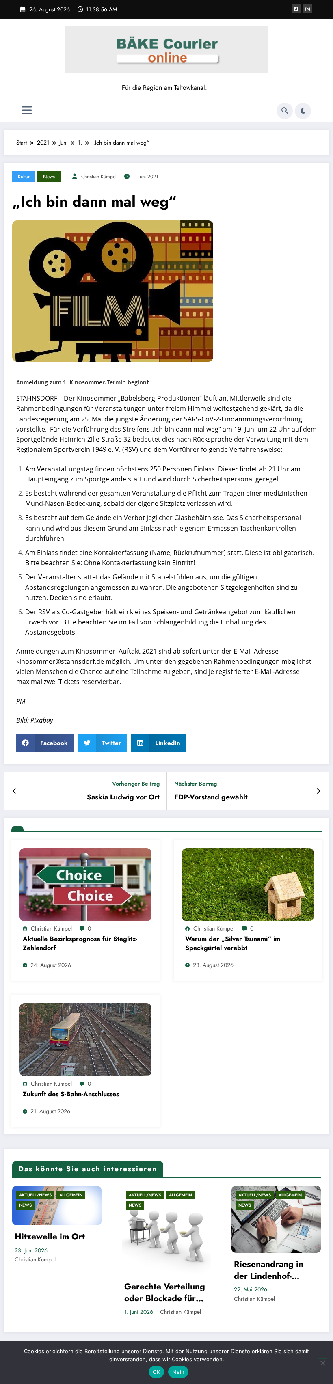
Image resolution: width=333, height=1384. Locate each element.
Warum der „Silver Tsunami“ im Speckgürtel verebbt (232, 943)
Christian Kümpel (99, 176)
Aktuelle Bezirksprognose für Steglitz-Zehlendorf (80, 943)
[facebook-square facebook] (296, 8)
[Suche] (285, 111)
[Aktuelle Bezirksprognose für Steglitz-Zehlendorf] (85, 884)
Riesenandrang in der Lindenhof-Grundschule (268, 1271)
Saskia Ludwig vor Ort (123, 797)
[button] (45, 743)
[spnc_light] (303, 111)
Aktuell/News (35, 1195)
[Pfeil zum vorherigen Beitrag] (14, 791)
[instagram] (307, 8)
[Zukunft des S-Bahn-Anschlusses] (85, 1039)
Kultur (24, 176)
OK (156, 1372)
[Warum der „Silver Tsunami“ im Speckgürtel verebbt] (248, 884)
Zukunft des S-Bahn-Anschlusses (71, 1094)
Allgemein (70, 1195)
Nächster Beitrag (195, 783)
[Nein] (322, 1362)
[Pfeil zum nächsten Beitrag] (318, 791)
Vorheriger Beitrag (136, 783)
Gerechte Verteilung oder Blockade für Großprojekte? (164, 1293)
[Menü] (27, 110)
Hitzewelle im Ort (50, 1237)
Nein (178, 1372)
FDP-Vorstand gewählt (211, 797)
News (49, 176)
